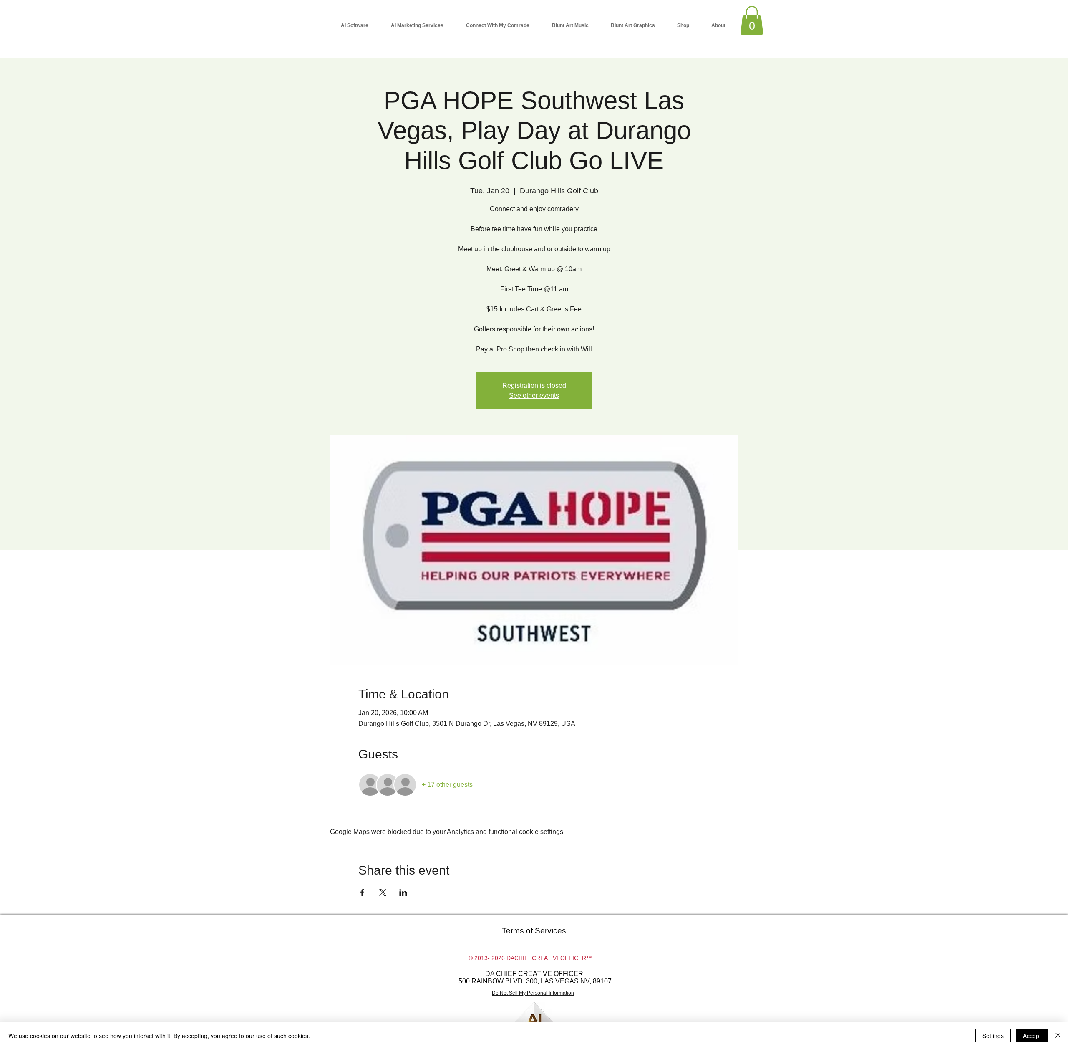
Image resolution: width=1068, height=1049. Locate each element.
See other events (534, 395)
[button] (752, 20)
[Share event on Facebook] (362, 892)
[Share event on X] (383, 892)
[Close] (1058, 1035)
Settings (993, 1035)
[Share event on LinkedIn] (403, 892)
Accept (1032, 1035)
